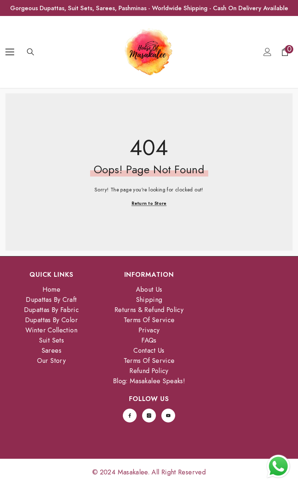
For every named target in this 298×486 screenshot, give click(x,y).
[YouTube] (168, 415)
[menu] (9, 52)
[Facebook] (130, 415)
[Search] (30, 52)
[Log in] (267, 52)
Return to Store (149, 203)
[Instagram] (149, 415)
